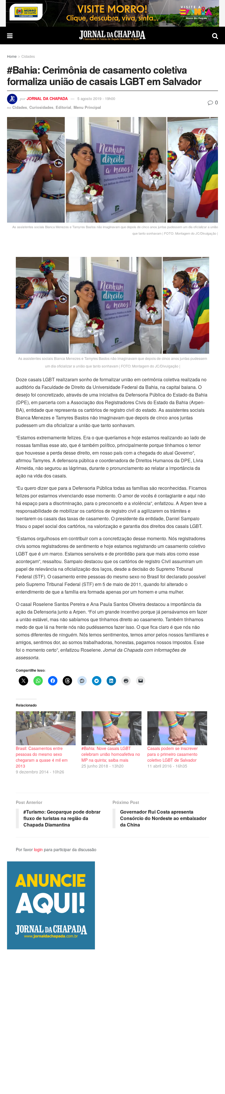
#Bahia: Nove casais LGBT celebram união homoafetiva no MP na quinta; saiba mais (110, 754)
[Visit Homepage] (112, 35)
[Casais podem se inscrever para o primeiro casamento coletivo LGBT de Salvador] (177, 728)
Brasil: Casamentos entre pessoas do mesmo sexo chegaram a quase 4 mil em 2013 (42, 757)
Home (12, 56)
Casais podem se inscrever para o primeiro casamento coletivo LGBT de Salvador (172, 754)
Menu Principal (87, 107)
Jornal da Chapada (47, 98)
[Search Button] (215, 35)
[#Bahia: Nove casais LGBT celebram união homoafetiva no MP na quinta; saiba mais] (111, 728)
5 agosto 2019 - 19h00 (96, 98)
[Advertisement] (112, 1021)
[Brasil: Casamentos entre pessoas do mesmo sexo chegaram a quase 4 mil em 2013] (46, 728)
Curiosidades (41, 107)
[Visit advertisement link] (112, 13)
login (38, 849)
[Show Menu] (10, 35)
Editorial (63, 107)
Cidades (28, 56)
